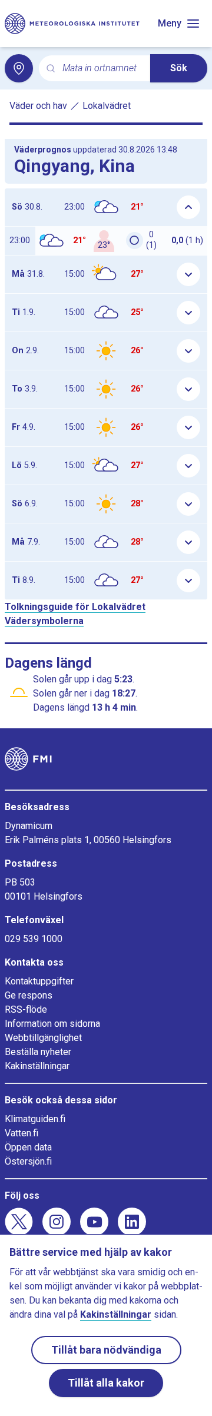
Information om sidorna (52, 1023)
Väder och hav (38, 105)
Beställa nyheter (38, 1051)
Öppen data (28, 1147)
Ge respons (28, 995)
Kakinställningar (37, 1066)
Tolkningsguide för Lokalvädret (75, 606)
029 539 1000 (33, 938)
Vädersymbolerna (44, 620)
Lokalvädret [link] (106, 105)
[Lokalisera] (19, 68)
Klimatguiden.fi (35, 1119)
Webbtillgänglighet (43, 1037)
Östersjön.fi (28, 1161)
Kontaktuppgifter (39, 981)
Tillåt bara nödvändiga (106, 1350)
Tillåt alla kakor (106, 1383)
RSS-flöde (26, 1009)
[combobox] (101, 68)
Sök (178, 68)
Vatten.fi (21, 1133)
